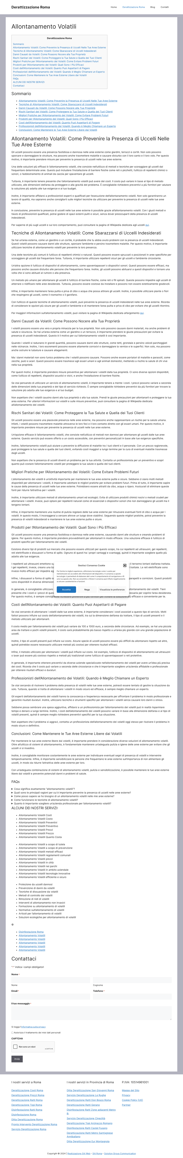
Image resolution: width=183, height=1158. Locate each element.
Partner (126, 1105)
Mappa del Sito (130, 1090)
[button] (124, 565)
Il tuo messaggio (21, 1003)
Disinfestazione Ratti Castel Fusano (87, 1128)
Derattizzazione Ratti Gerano (83, 1105)
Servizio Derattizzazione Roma (28, 1129)
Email (15, 990)
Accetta (66, 589)
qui (147, 225)
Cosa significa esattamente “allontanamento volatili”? (44, 788)
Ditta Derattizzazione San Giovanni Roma (90, 1090)
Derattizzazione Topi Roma (26, 1105)
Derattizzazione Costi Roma (27, 1090)
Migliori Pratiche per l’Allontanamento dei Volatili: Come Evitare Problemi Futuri (56, 61)
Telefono (99, 990)
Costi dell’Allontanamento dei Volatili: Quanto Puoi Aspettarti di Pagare (51, 68)
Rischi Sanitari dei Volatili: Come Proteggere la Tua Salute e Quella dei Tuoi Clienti (57, 57)
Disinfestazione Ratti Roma (26, 1109)
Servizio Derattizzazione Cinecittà (86, 1118)
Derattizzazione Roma (30, 7)
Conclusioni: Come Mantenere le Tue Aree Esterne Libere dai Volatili (50, 75)
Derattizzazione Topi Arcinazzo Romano (89, 1123)
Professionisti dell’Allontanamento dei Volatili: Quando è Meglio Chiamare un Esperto (59, 71)
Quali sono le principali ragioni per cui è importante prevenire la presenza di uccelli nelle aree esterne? (72, 792)
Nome (14, 985)
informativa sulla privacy (33, 1026)
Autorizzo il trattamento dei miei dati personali (37, 1032)
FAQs (15, 78)
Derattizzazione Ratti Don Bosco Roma (89, 1100)
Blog (152, 7)
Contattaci (18, 85)
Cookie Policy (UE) (132, 1100)
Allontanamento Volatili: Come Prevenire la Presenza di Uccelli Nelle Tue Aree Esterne (59, 47)
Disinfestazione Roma (31, 931)
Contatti (165, 7)
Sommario (18, 44)
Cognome (98, 985)
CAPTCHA (17, 1038)
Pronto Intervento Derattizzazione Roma (34, 1124)
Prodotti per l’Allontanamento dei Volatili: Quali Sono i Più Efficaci (48, 64)
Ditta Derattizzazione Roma (27, 1119)
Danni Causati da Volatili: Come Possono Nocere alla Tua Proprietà (49, 54)
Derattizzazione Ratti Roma (27, 1100)
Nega (87, 589)
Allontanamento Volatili (32, 935)
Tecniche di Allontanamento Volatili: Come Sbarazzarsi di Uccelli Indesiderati (54, 50)
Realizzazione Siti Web (78, 1153)
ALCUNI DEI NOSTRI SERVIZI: (29, 82)
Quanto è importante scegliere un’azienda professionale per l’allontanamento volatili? (62, 803)
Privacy (126, 1095)
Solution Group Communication (120, 1153)
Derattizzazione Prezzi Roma (27, 1095)
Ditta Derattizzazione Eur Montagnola (88, 1141)
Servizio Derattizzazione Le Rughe (86, 1095)
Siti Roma (97, 1153)
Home (114, 7)
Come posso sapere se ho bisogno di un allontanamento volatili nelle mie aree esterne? (64, 796)
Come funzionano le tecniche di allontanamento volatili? (46, 799)
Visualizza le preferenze (112, 589)
